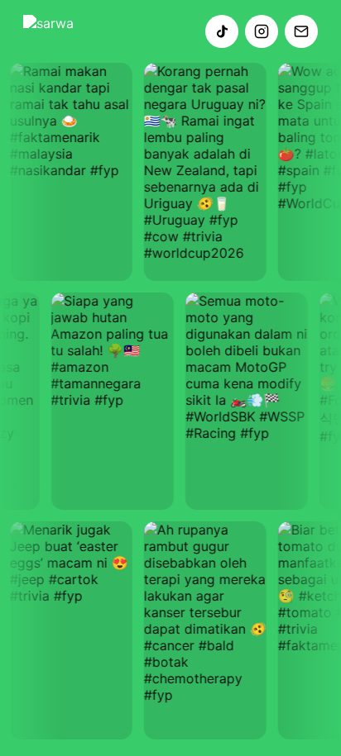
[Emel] (301, 31)
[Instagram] (261, 31)
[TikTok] (221, 31)
